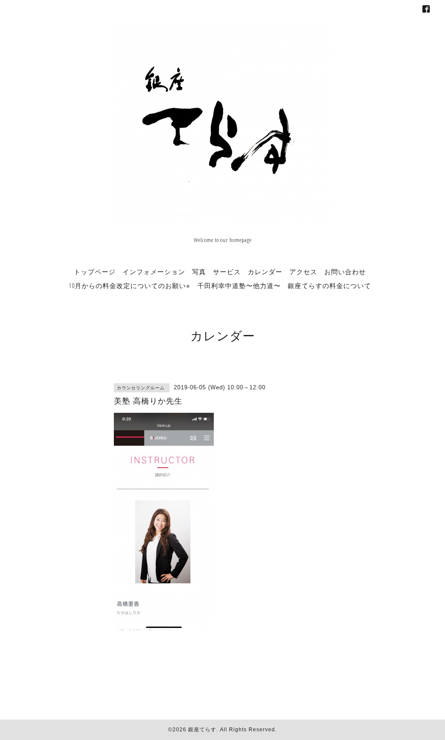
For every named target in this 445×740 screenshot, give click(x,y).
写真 (199, 271)
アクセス (303, 271)
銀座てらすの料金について (329, 285)
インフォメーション (154, 271)
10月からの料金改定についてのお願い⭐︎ (129, 285)
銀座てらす (202, 730)
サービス (227, 271)
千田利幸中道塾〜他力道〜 (239, 285)
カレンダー (265, 271)
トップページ (95, 271)
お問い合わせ (345, 271)
